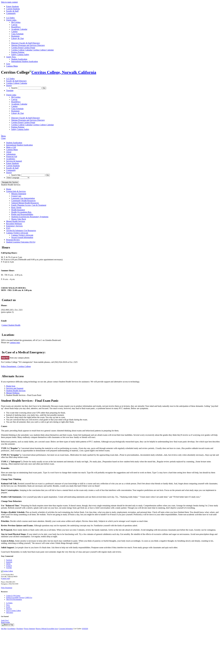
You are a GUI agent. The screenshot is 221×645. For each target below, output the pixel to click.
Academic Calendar (19, 29)
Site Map (4, 629)
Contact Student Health (11, 325)
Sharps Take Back (18, 219)
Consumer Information (66, 629)
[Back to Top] (7, 624)
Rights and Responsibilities (22, 214)
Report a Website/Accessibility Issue (47, 629)
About (8, 152)
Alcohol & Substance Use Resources (21, 230)
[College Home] (62, 72)
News (8, 605)
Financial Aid (11, 156)
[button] (9, 85)
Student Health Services (15, 391)
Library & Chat (17, 38)
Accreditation (11, 629)
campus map (15, 342)
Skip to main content (9, 2)
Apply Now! (5, 620)
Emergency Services (14, 226)
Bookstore (15, 36)
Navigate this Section (10, 182)
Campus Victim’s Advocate (17, 233)
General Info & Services (16, 191)
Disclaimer (19, 629)
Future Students (12, 6)
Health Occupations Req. (21, 212)
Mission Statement (18, 194)
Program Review (13, 240)
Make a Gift (11, 147)
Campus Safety (20, 54)
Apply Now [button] (11, 57)
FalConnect (9, 612)
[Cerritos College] (7, 571)
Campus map (5, 578)
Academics (10, 159)
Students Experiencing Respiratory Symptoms (29, 217)
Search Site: (16, 175)
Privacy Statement (29, 629)
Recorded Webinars (14, 224)
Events (8, 607)
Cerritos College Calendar (32, 50)
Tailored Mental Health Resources (25, 203)
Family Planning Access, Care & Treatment (28, 205)
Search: (14, 88)
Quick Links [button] (11, 20)
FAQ (8, 228)
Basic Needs (16, 207)
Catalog (14, 31)
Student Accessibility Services (15, 597)
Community (11, 13)
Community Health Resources (23, 200)
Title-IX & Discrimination (14, 599)
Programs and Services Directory (28, 45)
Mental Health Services (15, 221)
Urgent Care (16, 196)
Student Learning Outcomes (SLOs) (20, 242)
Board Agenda (5, 622)
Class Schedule (17, 34)
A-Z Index (10, 18)
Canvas (14, 25)
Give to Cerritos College (13, 610)
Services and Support (14, 388)
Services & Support (14, 161)
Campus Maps (12, 66)
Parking (17, 52)
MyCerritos (15, 22)
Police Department (6, 588)
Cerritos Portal (23, 48)
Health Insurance (18, 210)
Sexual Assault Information (22, 237)
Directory (9, 609)
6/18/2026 (85, 629)
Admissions (11, 154)
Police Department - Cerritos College (16, 366)
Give (8, 64)
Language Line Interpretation (23, 198)
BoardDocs (15, 27)
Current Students (13, 9)
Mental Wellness (12, 393)
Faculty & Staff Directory (25, 43)
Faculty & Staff (12, 11)
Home (8, 189)
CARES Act (28, 597)
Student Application (19, 59)
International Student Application (24, 61)
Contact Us (9, 596)
